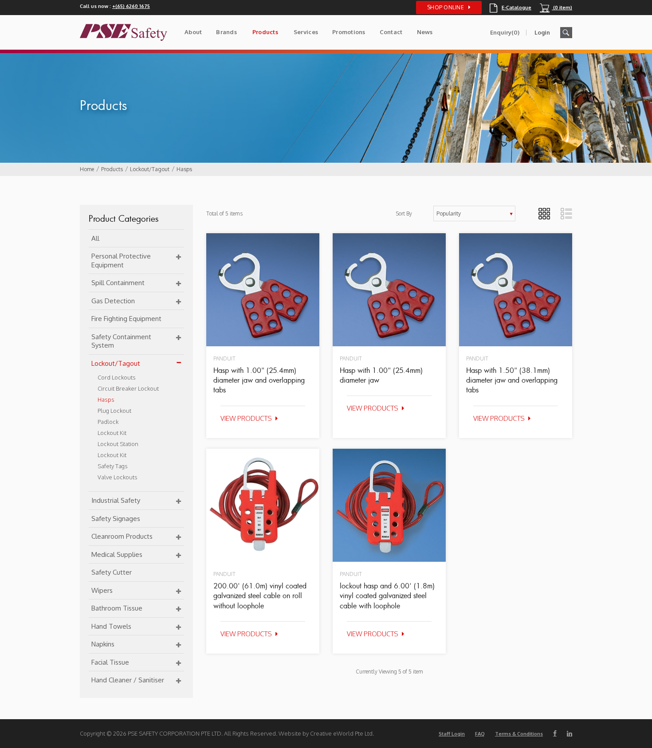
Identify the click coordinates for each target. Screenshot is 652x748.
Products (265, 31)
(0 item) (556, 7)
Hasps (184, 169)
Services (306, 31)
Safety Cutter (111, 572)
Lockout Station (118, 443)
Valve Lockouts (117, 477)
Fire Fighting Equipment (126, 318)
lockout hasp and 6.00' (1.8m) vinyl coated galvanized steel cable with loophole (387, 596)
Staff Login (452, 734)
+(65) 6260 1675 (131, 6)
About (193, 31)
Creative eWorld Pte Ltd (341, 733)
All (95, 238)
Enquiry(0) (504, 32)
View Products (246, 418)
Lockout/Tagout (149, 169)
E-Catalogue (510, 7)
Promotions (348, 31)
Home (87, 169)
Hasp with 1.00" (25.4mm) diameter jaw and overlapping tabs (259, 380)
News (425, 31)
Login (542, 32)
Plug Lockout (114, 410)
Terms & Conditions (519, 734)
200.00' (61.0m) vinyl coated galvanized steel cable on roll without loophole (259, 596)
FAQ (480, 734)
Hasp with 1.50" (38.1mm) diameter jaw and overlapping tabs (512, 380)
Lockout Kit (112, 432)
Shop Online (445, 7)
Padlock (108, 421)
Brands (226, 31)
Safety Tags (113, 466)
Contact (391, 31)
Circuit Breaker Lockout (128, 388)
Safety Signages (115, 518)
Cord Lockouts (117, 377)
